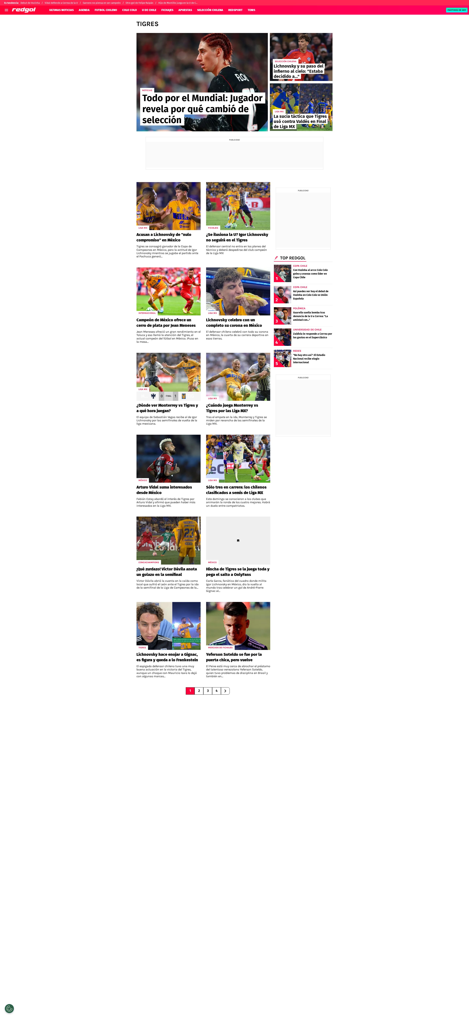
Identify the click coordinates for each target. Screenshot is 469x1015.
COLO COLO (129, 10)
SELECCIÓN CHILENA (210, 10)
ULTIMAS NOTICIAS (61, 10)
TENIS (251, 10)
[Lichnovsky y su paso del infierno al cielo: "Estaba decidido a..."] (301, 57)
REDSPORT (235, 10)
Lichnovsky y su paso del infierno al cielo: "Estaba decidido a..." (298, 71)
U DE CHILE (149, 10)
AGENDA (84, 10)
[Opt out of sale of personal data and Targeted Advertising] (9, 1008)
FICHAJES (167, 10)
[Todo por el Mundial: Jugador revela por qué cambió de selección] (202, 82)
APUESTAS (185, 10)
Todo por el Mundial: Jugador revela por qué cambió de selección (202, 109)
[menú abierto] (6, 10)
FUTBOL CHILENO (106, 10)
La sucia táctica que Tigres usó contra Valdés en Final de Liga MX (300, 121)
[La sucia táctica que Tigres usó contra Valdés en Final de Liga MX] (301, 107)
